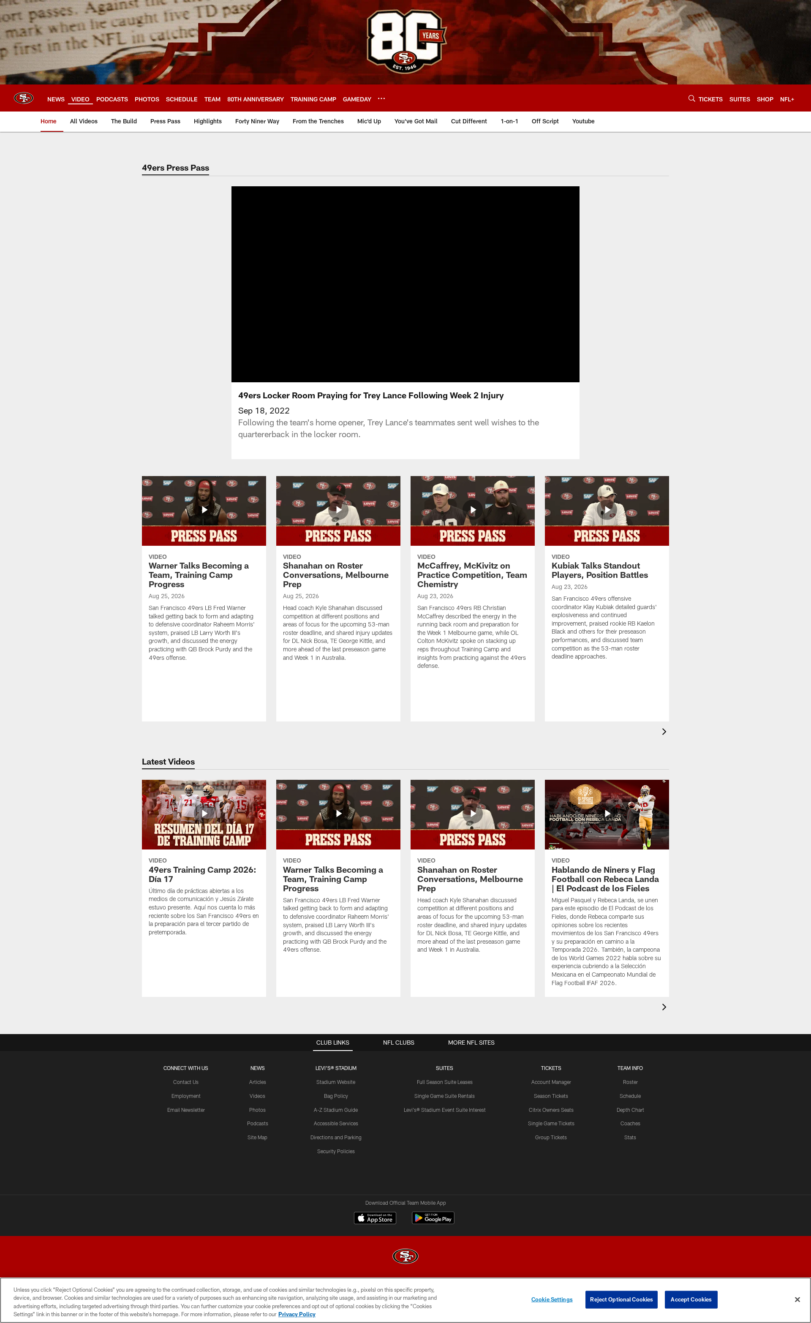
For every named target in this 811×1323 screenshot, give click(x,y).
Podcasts (257, 1123)
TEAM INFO (630, 1068)
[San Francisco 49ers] (405, 1257)
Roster (630, 1082)
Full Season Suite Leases (445, 1082)
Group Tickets (551, 1137)
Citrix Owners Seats (551, 1110)
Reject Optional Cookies (621, 1299)
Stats (630, 1137)
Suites (444, 1068)
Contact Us (186, 1082)
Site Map (257, 1137)
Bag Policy (336, 1096)
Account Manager (551, 1082)
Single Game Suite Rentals (444, 1096)
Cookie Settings (552, 1299)
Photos (257, 1110)
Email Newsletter (186, 1110)
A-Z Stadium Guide (336, 1110)
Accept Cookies (691, 1299)
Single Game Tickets (551, 1123)
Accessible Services (336, 1123)
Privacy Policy (297, 1314)
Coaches (630, 1123)
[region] (405, 1300)
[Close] (797, 1299)
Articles (257, 1082)
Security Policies (336, 1151)
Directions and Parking (336, 1137)
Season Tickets (551, 1096)
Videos (257, 1096)
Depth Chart (630, 1110)
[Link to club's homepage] (24, 98)
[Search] (692, 98)
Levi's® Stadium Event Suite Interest (445, 1110)
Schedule (630, 1096)
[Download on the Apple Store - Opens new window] (375, 1219)
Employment (186, 1096)
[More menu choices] (381, 98)
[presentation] (665, 732)
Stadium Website (335, 1082)
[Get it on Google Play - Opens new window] (433, 1222)
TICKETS (551, 1068)
